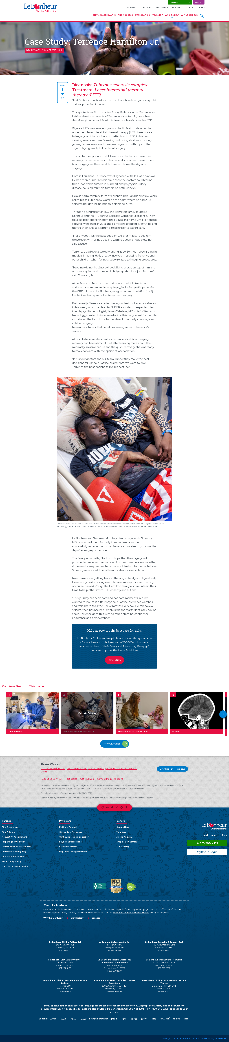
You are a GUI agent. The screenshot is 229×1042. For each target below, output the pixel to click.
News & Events (161, 7)
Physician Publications (70, 842)
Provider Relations (68, 847)
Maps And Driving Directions (73, 851)
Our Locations (142, 15)
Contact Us (130, 7)
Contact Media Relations (110, 779)
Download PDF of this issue (172, 769)
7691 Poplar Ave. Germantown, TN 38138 (114, 966)
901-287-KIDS (208, 843)
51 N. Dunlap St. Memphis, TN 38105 (114, 946)
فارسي (83, 1018)
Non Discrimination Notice (15, 866)
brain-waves (33, 50)
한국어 (144, 1018)
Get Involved (87, 779)
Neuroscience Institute (53, 768)
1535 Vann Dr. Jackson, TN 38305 (65, 987)
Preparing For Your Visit (13, 842)
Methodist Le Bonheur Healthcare (131, 912)
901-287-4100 (65, 968)
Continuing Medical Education (74, 837)
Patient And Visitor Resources (16, 847)
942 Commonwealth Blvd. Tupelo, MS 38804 (164, 987)
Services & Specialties (104, 15)
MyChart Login (207, 852)
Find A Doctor (125, 15)
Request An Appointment (14, 837)
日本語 (134, 1018)
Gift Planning (122, 847)
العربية (63, 1018)
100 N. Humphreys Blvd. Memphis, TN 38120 (164, 946)
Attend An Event (124, 837)
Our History (77, 918)
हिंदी (124, 1018)
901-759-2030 (164, 968)
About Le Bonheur (77, 768)
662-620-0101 (164, 991)
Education (189, 7)
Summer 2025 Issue (52, 50)
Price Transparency (11, 861)
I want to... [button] (174, 2)
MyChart (198, 2)
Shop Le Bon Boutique (127, 842)
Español (43, 1018)
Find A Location (10, 827)
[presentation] (223, 714)
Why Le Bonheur (189, 15)
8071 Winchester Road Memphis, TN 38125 (164, 964)
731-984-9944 (64, 991)
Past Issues (71, 779)
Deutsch (103, 1018)
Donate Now (114, 660)
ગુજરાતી (114, 1018)
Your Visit (158, 15)
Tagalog (175, 1018)
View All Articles (112, 744)
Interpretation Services (13, 856)
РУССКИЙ (165, 1018)
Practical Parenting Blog (14, 851)
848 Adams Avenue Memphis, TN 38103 (65, 946)
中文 (73, 1018)
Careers (201, 7)
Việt (186, 1018)
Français (93, 1018)
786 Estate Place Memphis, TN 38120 (65, 964)
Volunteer (121, 832)
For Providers (145, 7)
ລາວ (154, 1018)
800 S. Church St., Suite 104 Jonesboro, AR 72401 (114, 987)
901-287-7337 (164, 950)
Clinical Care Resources (70, 832)
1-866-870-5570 (114, 971)
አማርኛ (53, 1018)
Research (176, 7)
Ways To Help (172, 15)
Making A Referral (68, 827)
